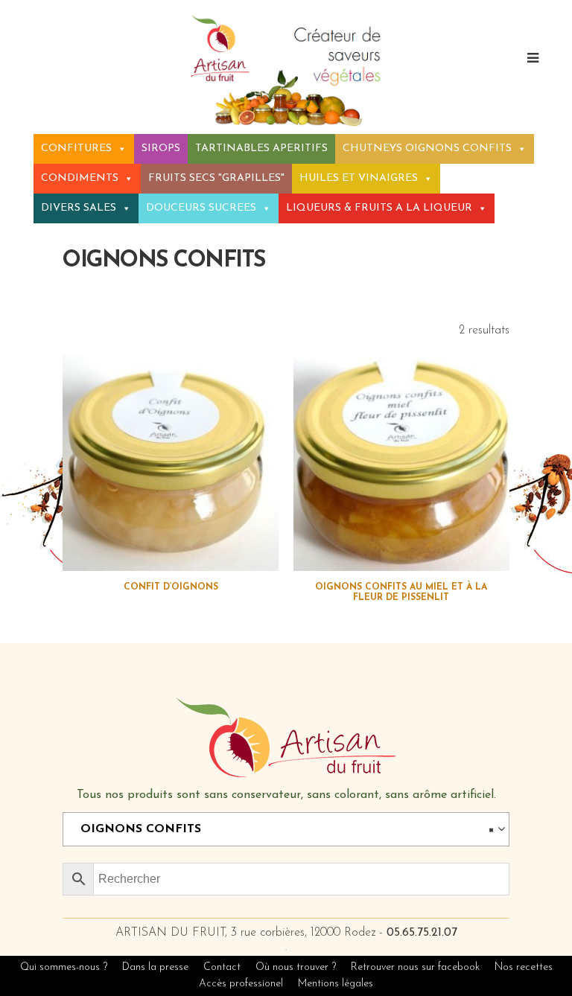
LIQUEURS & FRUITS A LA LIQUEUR (379, 208)
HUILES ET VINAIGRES (358, 178)
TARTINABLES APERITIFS (261, 148)
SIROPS (161, 148)
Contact (222, 967)
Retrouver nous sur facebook (417, 967)
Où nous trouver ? (295, 967)
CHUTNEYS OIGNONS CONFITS (427, 148)
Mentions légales (335, 983)
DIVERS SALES (78, 208)
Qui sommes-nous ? (63, 967)
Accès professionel (241, 983)
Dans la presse (155, 967)
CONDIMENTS (79, 178)
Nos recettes (524, 967)
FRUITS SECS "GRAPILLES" (216, 178)
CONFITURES (76, 148)
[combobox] (286, 829)
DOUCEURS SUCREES (201, 208)
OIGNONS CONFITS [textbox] (281, 829)
